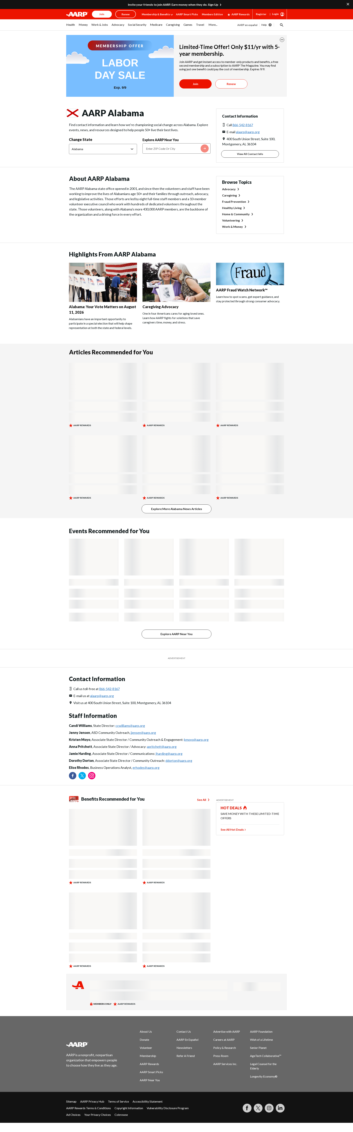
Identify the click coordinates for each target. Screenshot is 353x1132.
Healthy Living (232, 208)
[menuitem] (70, 26)
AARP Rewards (240, 14)
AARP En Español (187, 1039)
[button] (281, 24)
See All (201, 799)
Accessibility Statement (148, 1101)
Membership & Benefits (156, 14)
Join (195, 84)
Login (275, 13)
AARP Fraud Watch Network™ (242, 290)
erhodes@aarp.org (146, 768)
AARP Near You (150, 1080)
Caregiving (229, 195)
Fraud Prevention (234, 201)
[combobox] (176, 148)
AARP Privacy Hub (92, 1101)
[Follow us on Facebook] (72, 775)
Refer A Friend (185, 1055)
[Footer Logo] (92, 1044)
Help (264, 24)
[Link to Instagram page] (91, 775)
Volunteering (231, 220)
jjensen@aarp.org (143, 733)
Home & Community (236, 214)
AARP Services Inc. (225, 1064)
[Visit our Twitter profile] (82, 775)
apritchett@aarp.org (161, 747)
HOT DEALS (231, 808)
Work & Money (232, 226)
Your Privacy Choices (97, 1114)
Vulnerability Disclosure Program (168, 1108)
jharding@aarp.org (169, 754)
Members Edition (212, 14)
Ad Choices (73, 1114)
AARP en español (247, 24)
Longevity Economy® (263, 1076)
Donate (144, 1039)
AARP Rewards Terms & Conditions (88, 1108)
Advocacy (229, 189)
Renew (231, 84)
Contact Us (183, 1031)
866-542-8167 (242, 125)
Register (261, 14)
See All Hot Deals (232, 829)
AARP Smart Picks (187, 14)
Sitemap (71, 1101)
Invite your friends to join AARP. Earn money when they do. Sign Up (173, 4)
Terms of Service (118, 1101)
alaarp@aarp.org (248, 132)
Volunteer (146, 1047)
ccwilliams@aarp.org (130, 726)
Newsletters (184, 1047)
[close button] (282, 40)
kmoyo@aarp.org (196, 740)
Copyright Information (129, 1108)
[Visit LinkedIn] (280, 1108)
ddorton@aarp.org (178, 761)
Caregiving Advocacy (160, 306)
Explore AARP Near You (160, 140)
